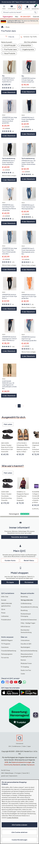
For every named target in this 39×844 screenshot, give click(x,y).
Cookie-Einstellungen (19, 840)
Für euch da (5, 657)
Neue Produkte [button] (9, 53)
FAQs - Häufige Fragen (28, 623)
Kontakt (3, 600)
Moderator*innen (26, 663)
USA (9, 746)
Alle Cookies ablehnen (20, 832)
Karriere (23, 660)
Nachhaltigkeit (25, 647)
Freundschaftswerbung (8, 650)
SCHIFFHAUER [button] (10, 45)
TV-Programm (5, 644)
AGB (6, 762)
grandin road (4, 776)
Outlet (23, 674)
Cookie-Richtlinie (12, 817)
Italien (24, 746)
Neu (16, 17)
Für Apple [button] (10, 582)
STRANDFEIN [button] (25, 45)
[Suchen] (35, 12)
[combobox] (17, 12)
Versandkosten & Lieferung (29, 607)
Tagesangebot (8, 17)
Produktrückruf (6, 619)
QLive (3, 609)
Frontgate (18, 773)
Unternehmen (25, 640)
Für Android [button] (29, 582)
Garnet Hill (25, 773)
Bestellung (24, 596)
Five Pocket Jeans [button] (10, 49)
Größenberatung (26, 603)
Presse (3, 613)
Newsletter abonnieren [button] (19, 537)
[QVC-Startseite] (2, 27)
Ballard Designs (9, 773)
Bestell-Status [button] (29, 560)
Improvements (13, 776)
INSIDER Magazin (7, 640)
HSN (2, 773)
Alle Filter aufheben (30, 42)
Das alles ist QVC (26, 644)
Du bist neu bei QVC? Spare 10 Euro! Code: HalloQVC (19, 2)
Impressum (30, 765)
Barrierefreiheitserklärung (29, 650)
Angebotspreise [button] (28, 49)
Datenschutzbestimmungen (21, 762)
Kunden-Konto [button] (10, 560)
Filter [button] (11, 37)
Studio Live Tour (26, 670)
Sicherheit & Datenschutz (29, 619)
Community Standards (12, 765)
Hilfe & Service (25, 626)
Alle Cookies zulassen (19, 825)
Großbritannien (16, 746)
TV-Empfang (25, 667)
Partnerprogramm (6, 654)
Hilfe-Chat (4, 596)
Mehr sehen (8, 424)
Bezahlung (24, 610)
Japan (29, 746)
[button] (4, 7)
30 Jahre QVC (25, 17)
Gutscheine (4, 647)
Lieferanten (5, 616)
